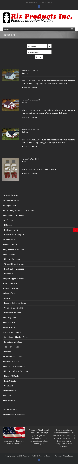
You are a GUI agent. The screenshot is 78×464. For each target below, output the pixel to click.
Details (35, 87)
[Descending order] (49, 46)
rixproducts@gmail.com (45, 2)
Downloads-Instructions (14, 415)
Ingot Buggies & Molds (14, 279)
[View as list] (41, 57)
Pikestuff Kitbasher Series (15, 303)
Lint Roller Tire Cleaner (14, 215)
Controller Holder (11, 201)
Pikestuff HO (9, 293)
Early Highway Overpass (14, 366)
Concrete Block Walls (13, 308)
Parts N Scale (10, 381)
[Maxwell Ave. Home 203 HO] (10, 134)
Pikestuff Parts (10, 322)
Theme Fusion (68, 456)
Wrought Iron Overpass (14, 264)
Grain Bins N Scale (12, 361)
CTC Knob (8, 386)
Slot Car (7, 395)
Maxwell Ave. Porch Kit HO (31, 159)
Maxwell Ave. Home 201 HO (31, 70)
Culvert (7, 298)
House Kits (9, 274)
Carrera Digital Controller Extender (19, 210)
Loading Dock (10, 318)
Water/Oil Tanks (11, 288)
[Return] (75, 230)
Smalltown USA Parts (13, 342)
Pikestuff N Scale (11, 376)
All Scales (8, 220)
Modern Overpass (12, 259)
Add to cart (26, 87)
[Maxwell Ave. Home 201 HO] (10, 75)
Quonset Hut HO (11, 244)
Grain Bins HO (10, 240)
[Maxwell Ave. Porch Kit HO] (10, 169)
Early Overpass (10, 254)
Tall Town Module (11, 347)
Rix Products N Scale (13, 357)
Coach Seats (9, 327)
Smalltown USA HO (12, 332)
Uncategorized (10, 400)
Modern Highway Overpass (16, 371)
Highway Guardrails (12, 313)
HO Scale (8, 225)
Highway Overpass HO (14, 249)
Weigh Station (10, 205)
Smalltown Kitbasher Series (16, 337)
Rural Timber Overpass (14, 269)
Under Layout (10, 391)
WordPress (58, 456)
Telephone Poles (11, 283)
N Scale (7, 352)
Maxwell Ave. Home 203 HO (31, 129)
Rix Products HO (11, 230)
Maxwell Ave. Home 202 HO (31, 100)
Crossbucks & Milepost (14, 235)
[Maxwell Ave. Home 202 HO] (10, 105)
